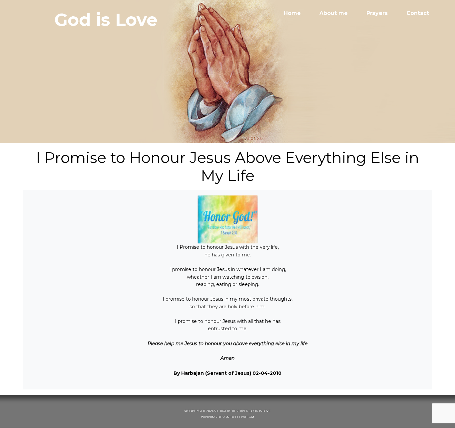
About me (333, 13)
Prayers (377, 13)
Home (292, 13)
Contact (417, 13)
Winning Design (215, 417)
